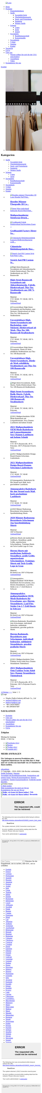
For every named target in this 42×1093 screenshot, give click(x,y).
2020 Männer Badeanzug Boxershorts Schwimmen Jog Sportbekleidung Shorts (22, 522)
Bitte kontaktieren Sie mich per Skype (15, 788)
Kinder (12, 46)
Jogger (17, 32)
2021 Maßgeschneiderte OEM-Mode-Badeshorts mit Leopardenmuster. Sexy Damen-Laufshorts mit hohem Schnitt (21, 432)
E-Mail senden (6, 786)
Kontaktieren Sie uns (13, 63)
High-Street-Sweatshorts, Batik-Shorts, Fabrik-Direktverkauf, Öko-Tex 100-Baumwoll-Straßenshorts (22, 396)
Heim (8, 7)
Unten (17, 28)
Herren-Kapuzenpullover (20, 778)
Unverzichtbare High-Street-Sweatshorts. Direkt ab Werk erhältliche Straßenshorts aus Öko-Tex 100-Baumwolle (23, 363)
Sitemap (16, 773)
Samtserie (18, 21)
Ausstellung (14, 59)
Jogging (13, 44)
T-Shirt (12, 42)
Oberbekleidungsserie (23, 17)
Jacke (17, 30)
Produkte (9, 9)
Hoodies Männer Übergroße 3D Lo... (19, 202)
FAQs (8, 50)
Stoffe (12, 13)
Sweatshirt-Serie (21, 15)
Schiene (13, 25)
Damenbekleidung (17, 11)
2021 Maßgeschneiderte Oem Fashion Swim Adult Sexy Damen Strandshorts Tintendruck (22, 672)
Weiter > (7, 692)
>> (11, 692)
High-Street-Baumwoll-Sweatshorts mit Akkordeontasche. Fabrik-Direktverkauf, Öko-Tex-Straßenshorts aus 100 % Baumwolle (23, 286)
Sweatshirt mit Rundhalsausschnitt (13, 775)
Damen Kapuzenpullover (19, 780)
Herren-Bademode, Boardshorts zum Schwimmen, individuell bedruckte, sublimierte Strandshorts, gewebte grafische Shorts (21, 640)
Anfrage (13, 303)
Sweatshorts (14, 40)
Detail (18, 303)
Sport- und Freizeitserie (23, 19)
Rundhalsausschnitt (22, 36)
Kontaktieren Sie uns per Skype (12, 790)
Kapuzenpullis (20, 38)
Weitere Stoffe (20, 23)
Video (12, 61)
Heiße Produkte (6, 773)
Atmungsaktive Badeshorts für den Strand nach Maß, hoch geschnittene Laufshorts (23, 493)
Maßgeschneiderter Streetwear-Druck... (19, 216)
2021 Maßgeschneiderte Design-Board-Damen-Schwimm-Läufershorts (21, 465)
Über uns (9, 53)
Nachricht (9, 48)
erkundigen (5, 769)
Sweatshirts (14, 34)
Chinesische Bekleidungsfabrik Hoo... (22, 247)
